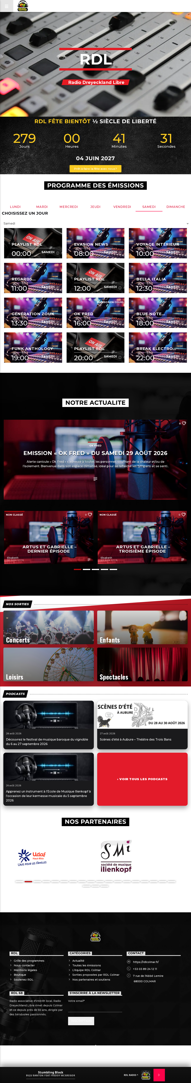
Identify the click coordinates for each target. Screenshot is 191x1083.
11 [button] (109, 881)
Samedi (149, 207)
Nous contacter (24, 965)
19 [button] (86, 886)
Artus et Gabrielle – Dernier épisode (49, 549)
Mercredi (69, 207)
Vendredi (122, 207)
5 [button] (113, 569)
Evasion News (91, 244)
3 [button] (95, 569)
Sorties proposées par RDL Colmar (95, 974)
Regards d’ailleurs (24, 279)
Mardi (42, 207)
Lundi (15, 207)
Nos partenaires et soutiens (91, 979)
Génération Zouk (33, 314)
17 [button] (162, 881)
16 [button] (153, 881)
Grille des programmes (29, 960)
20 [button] (95, 886)
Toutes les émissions (86, 965)
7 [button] (73, 881)
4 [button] (104, 569)
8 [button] (82, 881)
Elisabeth (12, 557)
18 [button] (171, 881)
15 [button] (144, 881)
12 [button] (118, 881)
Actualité (78, 960)
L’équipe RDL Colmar (86, 970)
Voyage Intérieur (157, 244)
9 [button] (91, 881)
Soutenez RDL (23, 979)
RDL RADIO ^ (131, 1075)
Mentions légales (25, 970)
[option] (49, 537)
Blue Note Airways (149, 314)
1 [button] (77, 569)
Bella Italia (151, 279)
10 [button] (100, 881)
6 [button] (64, 881)
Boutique (20, 974)
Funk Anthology (32, 349)
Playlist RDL (27, 244)
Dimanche (175, 207)
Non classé (14, 514)
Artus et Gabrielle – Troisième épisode (143, 549)
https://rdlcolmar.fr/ (146, 962)
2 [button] (86, 569)
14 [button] (136, 881)
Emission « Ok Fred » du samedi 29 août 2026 (95, 453)
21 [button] (104, 886)
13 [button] (127, 881)
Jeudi (95, 207)
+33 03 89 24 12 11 (145, 969)
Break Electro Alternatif (154, 349)
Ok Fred (83, 314)
